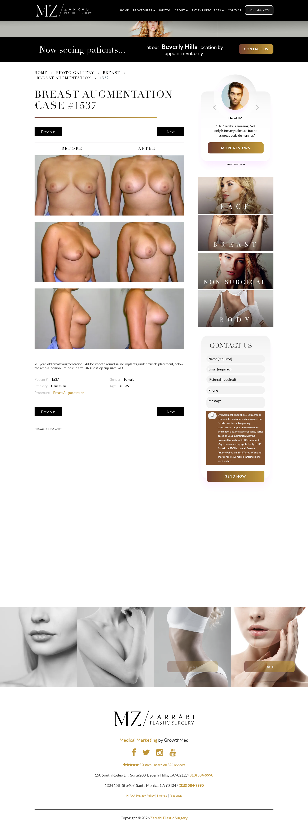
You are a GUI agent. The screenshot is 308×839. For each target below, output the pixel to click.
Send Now (235, 476)
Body (192, 667)
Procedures (143, 10)
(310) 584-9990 (259, 10)
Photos (165, 10)
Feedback (176, 795)
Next (171, 132)
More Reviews (235, 148)
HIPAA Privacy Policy (140, 795)
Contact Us (256, 49)
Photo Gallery (75, 73)
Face (269, 667)
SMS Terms (244, 452)
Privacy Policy (225, 452)
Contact (235, 10)
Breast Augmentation (64, 78)
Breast (111, 73)
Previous (48, 132)
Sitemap (162, 795)
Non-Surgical (38, 667)
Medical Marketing (138, 740)
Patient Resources (207, 10)
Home (124, 10)
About (180, 10)
